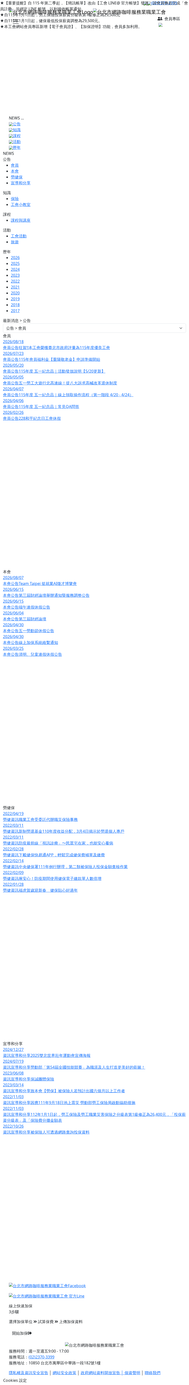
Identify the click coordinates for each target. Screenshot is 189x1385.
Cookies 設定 (15, 1380)
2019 (15, 299)
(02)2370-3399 (41, 1357)
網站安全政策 (64, 1372)
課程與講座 (21, 220)
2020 (15, 293)
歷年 (17, 147)
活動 (17, 141)
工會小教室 (21, 204)
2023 (15, 275)
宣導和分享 (21, 183)
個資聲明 (132, 1372)
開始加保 (20, 1333)
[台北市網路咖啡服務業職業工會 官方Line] (46, 1295)
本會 (15, 171)
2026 (15, 257)
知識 (17, 129)
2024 (15, 269)
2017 (15, 310)
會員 (15, 165)
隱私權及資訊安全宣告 (28, 1372)
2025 (15, 263)
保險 (15, 198)
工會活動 (19, 236)
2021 (15, 287)
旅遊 (15, 242)
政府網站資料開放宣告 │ (103, 1372)
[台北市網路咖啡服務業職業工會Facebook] (47, 1285)
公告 (17, 124)
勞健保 (17, 177)
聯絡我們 (152, 1372)
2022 (15, 281)
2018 (15, 304)
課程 (17, 135)
